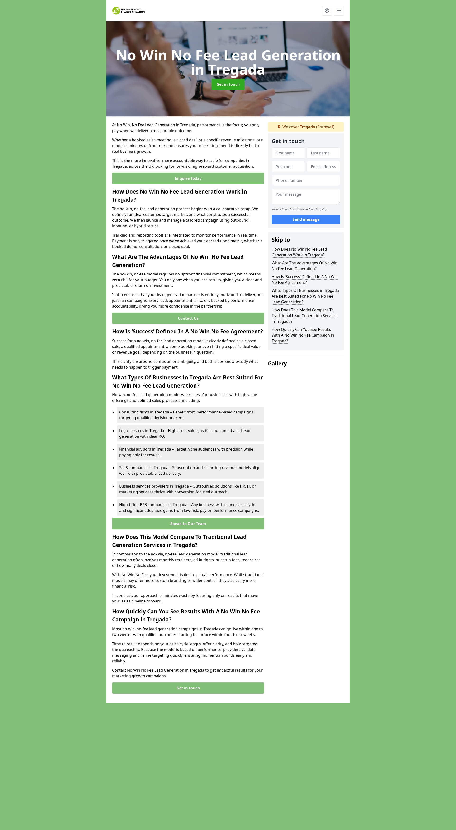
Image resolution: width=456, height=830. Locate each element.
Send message (306, 219)
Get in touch (228, 84)
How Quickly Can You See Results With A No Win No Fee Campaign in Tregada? (303, 335)
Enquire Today (188, 178)
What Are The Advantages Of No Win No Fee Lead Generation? (304, 265)
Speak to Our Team (188, 523)
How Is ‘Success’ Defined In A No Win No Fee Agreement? (305, 279)
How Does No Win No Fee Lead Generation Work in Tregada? (299, 252)
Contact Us (188, 318)
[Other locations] (327, 11)
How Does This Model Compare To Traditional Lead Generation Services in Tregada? (304, 315)
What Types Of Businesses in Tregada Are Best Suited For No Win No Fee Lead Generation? (305, 296)
